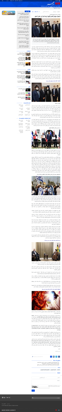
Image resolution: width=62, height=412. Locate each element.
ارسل (33, 390)
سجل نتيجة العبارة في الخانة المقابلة (54, 386)
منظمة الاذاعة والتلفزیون (28, 127)
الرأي (29, 87)
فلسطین (54, 6)
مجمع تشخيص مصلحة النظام (20, 124)
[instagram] (9, 398)
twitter (16, 0)
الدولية (49, 6)
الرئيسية (59, 6)
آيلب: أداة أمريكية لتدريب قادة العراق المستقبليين (21, 81)
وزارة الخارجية (21, 127)
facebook (11, 0)
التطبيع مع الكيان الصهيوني (45, 369)
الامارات (58, 369)
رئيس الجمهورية (27, 114)
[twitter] (8, 398)
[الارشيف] (2, 398)
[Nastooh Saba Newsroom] (58, 410)
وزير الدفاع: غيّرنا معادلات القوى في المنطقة (23, 38)
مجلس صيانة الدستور (21, 121)
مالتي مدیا (45, 6)
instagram (19, 0)
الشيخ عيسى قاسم (21, 112)
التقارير (28, 69)
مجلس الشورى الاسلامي (27, 124)
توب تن (27, 11)
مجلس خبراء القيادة (28, 121)
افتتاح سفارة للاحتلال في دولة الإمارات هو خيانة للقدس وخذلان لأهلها (48, 365)
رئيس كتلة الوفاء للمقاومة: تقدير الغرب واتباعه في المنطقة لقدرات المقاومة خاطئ (21, 64)
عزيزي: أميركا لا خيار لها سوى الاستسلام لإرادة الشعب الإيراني (24, 17)
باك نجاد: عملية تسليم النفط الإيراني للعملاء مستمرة (23, 20)
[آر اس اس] (4, 398)
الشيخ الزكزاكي (20, 114)
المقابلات (28, 51)
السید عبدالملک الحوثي (27, 112)
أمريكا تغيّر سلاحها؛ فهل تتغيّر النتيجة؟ (21, 98)
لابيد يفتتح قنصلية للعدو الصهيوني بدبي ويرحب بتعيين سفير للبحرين (48, 362)
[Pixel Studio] (55, 410)
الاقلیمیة (51, 6)
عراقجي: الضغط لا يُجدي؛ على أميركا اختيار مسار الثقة (23, 28)
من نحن (8, 403)
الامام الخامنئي (27, 105)
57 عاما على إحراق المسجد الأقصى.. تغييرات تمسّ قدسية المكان (21, 72)
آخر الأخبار (42, 6)
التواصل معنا (4, 403)
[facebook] (6, 398)
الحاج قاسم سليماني (28, 109)
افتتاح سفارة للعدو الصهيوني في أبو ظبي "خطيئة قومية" (50, 363)
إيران (56, 6)
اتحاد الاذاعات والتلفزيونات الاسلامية (21, 131)
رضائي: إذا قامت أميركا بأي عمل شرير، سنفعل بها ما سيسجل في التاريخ (24, 42)
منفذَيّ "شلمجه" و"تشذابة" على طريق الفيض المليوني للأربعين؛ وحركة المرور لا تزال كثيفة (21, 77)
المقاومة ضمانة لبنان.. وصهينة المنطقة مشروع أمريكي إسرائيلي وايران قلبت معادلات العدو (21, 59)
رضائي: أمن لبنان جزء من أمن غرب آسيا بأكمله (23, 35)
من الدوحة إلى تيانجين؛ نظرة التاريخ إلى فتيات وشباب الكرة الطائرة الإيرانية (23, 24)
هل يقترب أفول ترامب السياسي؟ (21, 89)
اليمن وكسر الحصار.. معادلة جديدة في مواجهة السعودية (21, 54)
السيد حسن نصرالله (21, 109)
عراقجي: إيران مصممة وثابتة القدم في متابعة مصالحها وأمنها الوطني (23, 32)
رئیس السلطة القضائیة (21, 105)
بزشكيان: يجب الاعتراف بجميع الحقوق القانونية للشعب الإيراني (24, 46)
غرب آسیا (58, 8)
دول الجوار (55, 8)
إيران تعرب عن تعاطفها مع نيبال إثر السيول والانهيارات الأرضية (23, 14)
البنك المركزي (28, 130)
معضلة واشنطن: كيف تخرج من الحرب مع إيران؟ (21, 93)
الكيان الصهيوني (53, 369)
